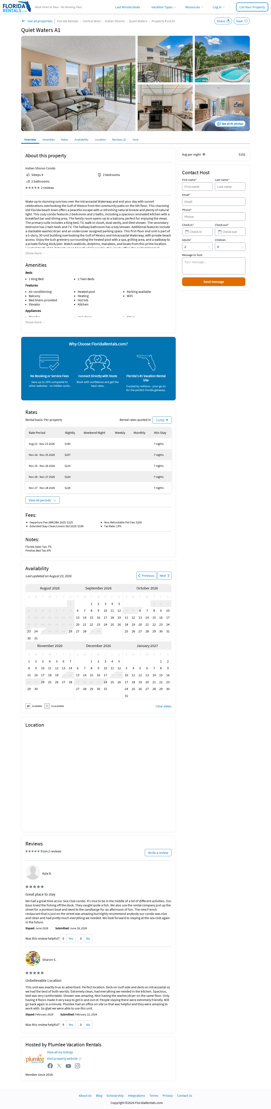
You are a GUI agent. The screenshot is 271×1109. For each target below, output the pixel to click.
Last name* (222, 180)
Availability (81, 139)
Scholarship (115, 1095)
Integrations (136, 1095)
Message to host (192, 255)
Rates (64, 139)
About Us (85, 1095)
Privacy (168, 1095)
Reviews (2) (119, 139)
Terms (153, 1095)
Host (135, 139)
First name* (189, 180)
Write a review (158, 852)
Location (100, 139)
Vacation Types (162, 7)
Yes (71, 938)
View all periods (40, 500)
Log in (217, 7)
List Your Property (252, 7)
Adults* (186, 240)
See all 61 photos (232, 124)
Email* (186, 195)
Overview (30, 139)
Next (163, 575)
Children (220, 240)
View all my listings (60, 1052)
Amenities (48, 139)
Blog (99, 1095)
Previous (148, 575)
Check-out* (222, 225)
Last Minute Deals (127, 7)
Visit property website (62, 1058)
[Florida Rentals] (17, 13)
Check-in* (188, 225)
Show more (33, 253)
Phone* (187, 210)
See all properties (40, 21)
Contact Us (184, 1095)
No (88, 938)
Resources (192, 7)
